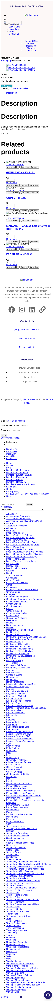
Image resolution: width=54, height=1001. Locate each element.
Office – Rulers (13, 769)
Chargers (10, 594)
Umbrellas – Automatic (16, 942)
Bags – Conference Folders (19, 535)
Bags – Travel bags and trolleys (21, 561)
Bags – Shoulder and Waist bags (21, 556)
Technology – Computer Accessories (23, 862)
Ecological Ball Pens (16, 665)
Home (9, 463)
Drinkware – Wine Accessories (20, 656)
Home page (6, 61)
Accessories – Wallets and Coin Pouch (24, 521)
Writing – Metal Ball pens (17, 980)
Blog (8, 468)
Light (8, 743)
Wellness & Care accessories (20, 963)
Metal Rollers (12, 748)
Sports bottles (12, 855)
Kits (8, 717)
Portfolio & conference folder (19, 814)
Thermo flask (12, 914)
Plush (9, 812)
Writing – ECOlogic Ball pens (19, 975)
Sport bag (10, 845)
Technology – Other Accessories (21, 871)
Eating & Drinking (14, 660)
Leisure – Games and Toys (18, 734)
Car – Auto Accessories (17, 582)
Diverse (10, 627)
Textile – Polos (13, 897)
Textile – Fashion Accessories (20, 890)
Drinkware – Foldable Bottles (19, 639)
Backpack (10, 530)
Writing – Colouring (15, 973)
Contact (10, 489)
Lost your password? (10, 438)
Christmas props (13, 606)
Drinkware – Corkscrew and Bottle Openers (26, 637)
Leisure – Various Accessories (20, 741)
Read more (11, 183)
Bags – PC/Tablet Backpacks (19, 549)
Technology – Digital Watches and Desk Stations (28, 864)
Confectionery (12, 616)
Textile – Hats (12, 892)
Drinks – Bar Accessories (18, 634)
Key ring (10, 689)
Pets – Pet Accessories (17, 807)
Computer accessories (16, 613)
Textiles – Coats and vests (18, 911)
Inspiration (11, 454)
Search (29, 504)
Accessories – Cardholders (18, 516)
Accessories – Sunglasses (18, 519)
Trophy (9, 935)
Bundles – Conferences (17, 472)
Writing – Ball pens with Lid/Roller (22, 968)
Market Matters (30, 399)
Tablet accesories (14, 859)
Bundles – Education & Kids (19, 475)
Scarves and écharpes (16, 826)
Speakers (10, 840)
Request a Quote (27, 347)
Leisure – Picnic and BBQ (18, 736)
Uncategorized (13, 949)
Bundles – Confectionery (17, 470)
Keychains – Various (15, 694)
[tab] (29, 93)
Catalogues (11, 487)
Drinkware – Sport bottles (18, 646)
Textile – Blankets (14, 885)
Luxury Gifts (11, 451)
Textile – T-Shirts (14, 909)
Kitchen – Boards (14, 703)
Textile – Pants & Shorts (17, 895)
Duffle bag (11, 658)
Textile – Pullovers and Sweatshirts (22, 899)
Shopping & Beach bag (17, 833)
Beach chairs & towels (16, 568)
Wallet (9, 956)
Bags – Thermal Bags (16, 559)
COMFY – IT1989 (16, 198)
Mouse (9, 753)
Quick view (25, 167)
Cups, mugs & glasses (16, 618)
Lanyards (10, 720)
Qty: (8, 177)
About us (10, 465)
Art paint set (11, 528)
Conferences (17, 575)
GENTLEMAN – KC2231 (20, 172)
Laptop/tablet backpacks (17, 727)
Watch (9, 959)
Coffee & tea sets (14, 611)
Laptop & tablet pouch (16, 722)
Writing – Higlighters (15, 978)
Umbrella (10, 937)
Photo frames (12, 810)
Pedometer (11, 776)
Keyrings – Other (14, 698)
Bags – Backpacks (15, 533)
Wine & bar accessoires (17, 966)
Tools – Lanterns (14, 921)
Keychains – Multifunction (18, 691)
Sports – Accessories (16, 847)
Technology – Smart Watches (19, 876)
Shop (8, 496)
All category (11, 514)
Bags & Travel (12, 563)
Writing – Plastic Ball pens (18, 987)
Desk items (11, 620)
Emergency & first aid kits (18, 668)
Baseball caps (13, 566)
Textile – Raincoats (15, 902)
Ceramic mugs (13, 592)
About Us (10, 456)
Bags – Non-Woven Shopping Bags (22, 545)
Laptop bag (11, 724)
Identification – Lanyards (17, 687)
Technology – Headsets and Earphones (24, 866)
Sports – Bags (12, 850)
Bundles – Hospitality (16, 482)
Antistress (10, 523)
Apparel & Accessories (16, 526)
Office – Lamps (13, 765)
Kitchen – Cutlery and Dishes (19, 705)
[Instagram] (22, 309)
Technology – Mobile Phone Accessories (25, 869)
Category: (5, 88)
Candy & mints (13, 580)
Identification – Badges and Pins (21, 684)
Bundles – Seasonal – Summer (20, 484)
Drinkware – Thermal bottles (19, 651)
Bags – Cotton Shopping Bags (20, 537)
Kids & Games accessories (18, 701)
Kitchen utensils (13, 715)
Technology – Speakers (17, 878)
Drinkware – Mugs (14, 642)
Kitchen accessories (15, 713)
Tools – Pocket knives (16, 923)
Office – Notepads (14, 767)
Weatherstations (13, 961)
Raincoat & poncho (15, 821)
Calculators (11, 578)
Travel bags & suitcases (17, 930)
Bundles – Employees (16, 477)
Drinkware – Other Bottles (18, 644)
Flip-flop (10, 670)
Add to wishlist (12, 167)
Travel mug (11, 933)
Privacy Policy (13, 491)
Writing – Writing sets (16, 989)
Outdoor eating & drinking (18, 774)
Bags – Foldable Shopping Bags (21, 542)
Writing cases (12, 992)
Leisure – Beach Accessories (19, 731)
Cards (9, 585)
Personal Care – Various (17, 805)
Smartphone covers (15, 838)
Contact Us (11, 458)
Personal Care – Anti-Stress (19, 784)
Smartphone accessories (17, 836)
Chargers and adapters (17, 597)
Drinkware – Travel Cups (17, 653)
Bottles (15, 663)
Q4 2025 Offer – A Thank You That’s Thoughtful (28, 494)
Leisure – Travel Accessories (19, 739)
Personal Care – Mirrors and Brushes (23, 795)
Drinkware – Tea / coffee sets (19, 649)
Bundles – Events (14, 479)
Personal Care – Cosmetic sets (20, 791)
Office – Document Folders (18, 762)
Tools (8, 918)
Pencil (9, 781)
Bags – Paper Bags (15, 547)
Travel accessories (19, 88)
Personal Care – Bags (16, 786)
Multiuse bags (12, 758)
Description (11, 93)
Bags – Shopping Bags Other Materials (24, 554)
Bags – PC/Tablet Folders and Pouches (24, 552)
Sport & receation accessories (20, 843)
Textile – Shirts (13, 907)
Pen (8, 779)
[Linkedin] (32, 309)
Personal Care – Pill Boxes (18, 798)
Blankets (10, 571)
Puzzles (10, 819)
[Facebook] (11, 309)
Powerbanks (12, 817)
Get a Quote (6, 86)
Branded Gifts (12, 449)
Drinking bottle (13, 632)
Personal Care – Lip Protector (20, 793)
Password (6, 430)
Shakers (10, 831)
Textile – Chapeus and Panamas (21, 888)
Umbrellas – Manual (15, 944)
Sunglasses (11, 857)
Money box (11, 750)
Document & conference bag (19, 630)
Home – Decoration (15, 682)
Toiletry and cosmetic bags (18, 916)
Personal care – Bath (16, 788)
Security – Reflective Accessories (21, 828)
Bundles (10, 573)
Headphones (12, 677)
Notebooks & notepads (17, 760)
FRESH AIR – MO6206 (19, 254)
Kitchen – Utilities (14, 710)
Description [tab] (19, 103)
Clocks (9, 608)
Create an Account (16, 421)
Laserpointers (12, 729)
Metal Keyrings (13, 746)
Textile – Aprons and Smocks (19, 883)
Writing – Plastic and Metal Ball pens (23, 985)
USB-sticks (11, 952)
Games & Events (14, 675)
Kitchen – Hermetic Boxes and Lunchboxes (26, 708)
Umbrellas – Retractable (17, 947)
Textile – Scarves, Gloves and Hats (22, 904)
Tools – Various (13, 925)
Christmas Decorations (17, 601)
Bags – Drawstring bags (17, 540)
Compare (34, 167)
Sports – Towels (13, 852)
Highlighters (12, 679)
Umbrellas (11, 940)
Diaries (9, 623)
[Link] (42, 309)
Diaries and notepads (16, 625)
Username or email (10, 425)
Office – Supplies (14, 772)
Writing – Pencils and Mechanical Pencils (25, 982)
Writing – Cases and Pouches (20, 970)
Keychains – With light (16, 696)
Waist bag (10, 954)
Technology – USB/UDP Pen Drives (23, 881)
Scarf (8, 824)
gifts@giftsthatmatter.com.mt (27, 329)
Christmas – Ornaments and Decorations (25, 599)
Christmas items (13, 604)
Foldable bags (13, 672)
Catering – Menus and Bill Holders (22, 590)
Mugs (8, 755)
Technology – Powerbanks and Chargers (25, 873)
